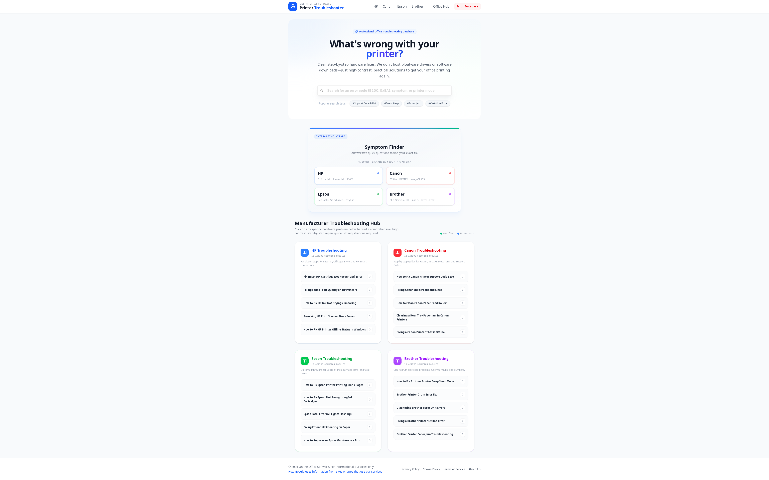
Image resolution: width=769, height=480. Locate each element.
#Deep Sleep (391, 103)
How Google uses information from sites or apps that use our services (335, 471)
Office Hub (441, 6)
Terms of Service (454, 469)
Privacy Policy (411, 469)
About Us (474, 469)
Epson (402, 6)
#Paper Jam (413, 103)
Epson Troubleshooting (331, 358)
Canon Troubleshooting (425, 250)
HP (375, 6)
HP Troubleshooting (329, 250)
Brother (417, 6)
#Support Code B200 (364, 103)
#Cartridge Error (438, 103)
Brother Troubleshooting (426, 358)
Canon (388, 6)
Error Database (467, 6)
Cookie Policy (431, 469)
